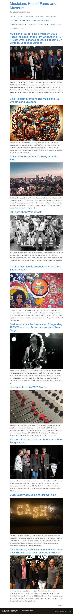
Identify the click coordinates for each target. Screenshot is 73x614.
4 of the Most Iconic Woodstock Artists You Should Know (35, 268)
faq (23, 28)
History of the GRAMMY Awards (28, 387)
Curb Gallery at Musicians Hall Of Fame (33, 494)
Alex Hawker (68, 611)
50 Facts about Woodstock (26, 211)
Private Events (25, 20)
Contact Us (42, 24)
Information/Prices (17, 24)
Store (59, 24)
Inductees (14, 20)
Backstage (29, 16)
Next (60, 605)
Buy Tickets (15, 28)
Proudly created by (59, 611)
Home (13, 16)
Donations (32, 24)
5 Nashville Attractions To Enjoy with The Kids (34, 158)
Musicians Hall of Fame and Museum (33, 5)
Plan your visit (51, 16)
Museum (20, 16)
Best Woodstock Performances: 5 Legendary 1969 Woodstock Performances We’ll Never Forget (36, 327)
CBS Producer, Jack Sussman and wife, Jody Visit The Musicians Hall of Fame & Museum (36, 551)
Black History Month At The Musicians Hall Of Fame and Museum (35, 100)
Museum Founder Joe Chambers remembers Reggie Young (36, 441)
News (53, 24)
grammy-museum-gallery (41, 20)
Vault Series (40, 16)
